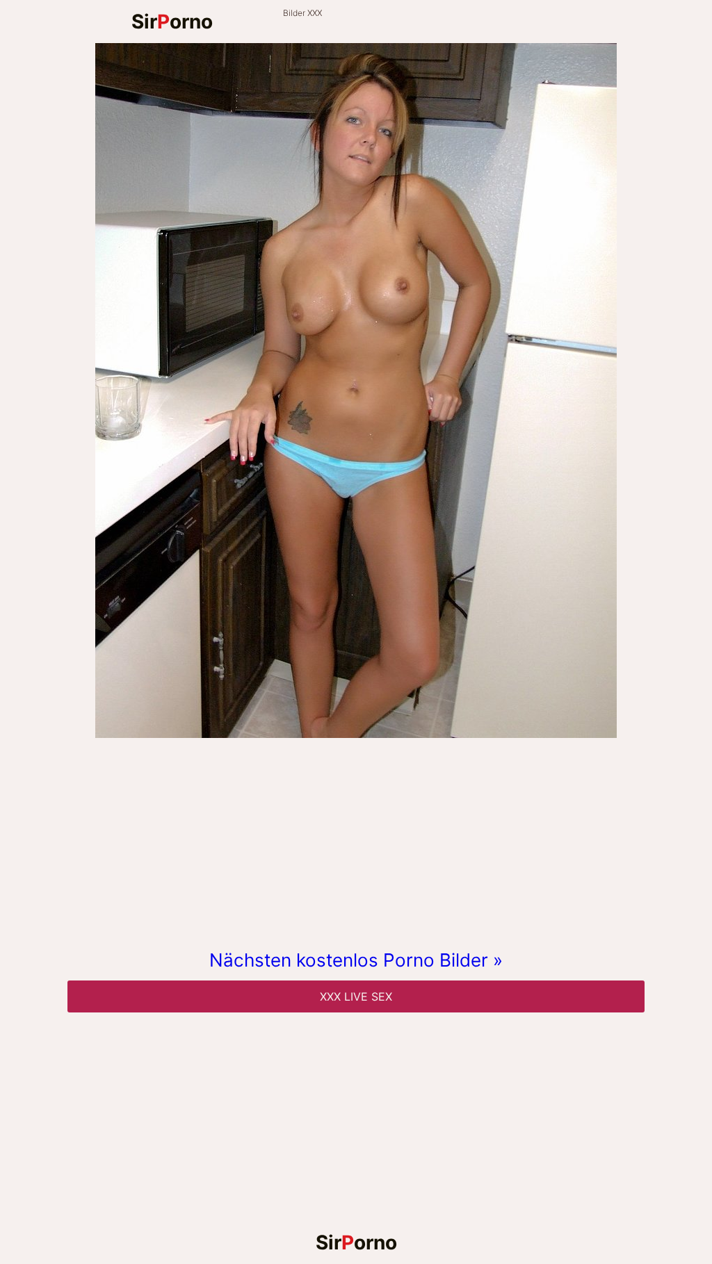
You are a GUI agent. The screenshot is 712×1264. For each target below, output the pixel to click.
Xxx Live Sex (356, 996)
